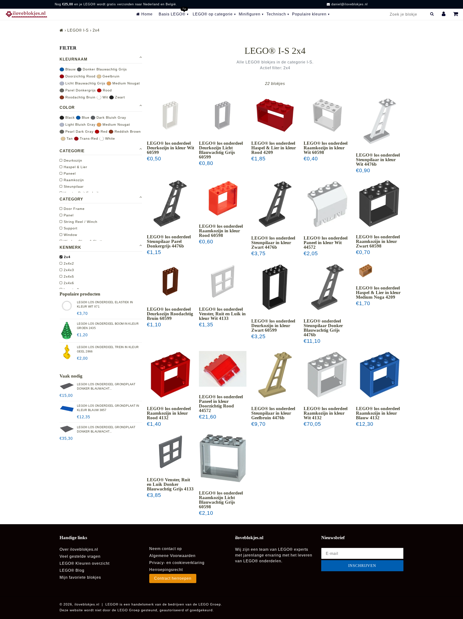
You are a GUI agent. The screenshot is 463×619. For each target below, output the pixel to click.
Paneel (69, 173)
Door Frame (73, 209)
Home (146, 14)
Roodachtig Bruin (79, 97)
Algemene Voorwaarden (172, 556)
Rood (107, 90)
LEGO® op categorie (213, 14)
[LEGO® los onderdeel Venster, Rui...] (222, 281)
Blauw (70, 69)
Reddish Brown (127, 131)
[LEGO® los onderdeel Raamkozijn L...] (222, 458)
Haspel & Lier (74, 167)
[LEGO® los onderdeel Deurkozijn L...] (222, 115)
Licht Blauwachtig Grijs (84, 83)
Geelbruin (110, 76)
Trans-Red (88, 138)
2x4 (66, 257)
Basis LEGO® (172, 14)
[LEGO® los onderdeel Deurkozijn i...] (170, 115)
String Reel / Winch (79, 222)
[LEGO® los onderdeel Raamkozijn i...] (327, 115)
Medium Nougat (125, 83)
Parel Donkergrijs (80, 90)
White (109, 138)
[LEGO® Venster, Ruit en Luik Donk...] (170, 451)
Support (69, 228)
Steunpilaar (73, 186)
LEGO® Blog (72, 570)
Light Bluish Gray (79, 124)
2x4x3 (68, 270)
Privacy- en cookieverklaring (176, 563)
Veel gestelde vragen (80, 556)
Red (103, 131)
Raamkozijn (73, 180)
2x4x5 (68, 276)
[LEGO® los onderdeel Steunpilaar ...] (379, 121)
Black (69, 117)
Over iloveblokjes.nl (79, 549)
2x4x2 (68, 263)
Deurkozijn (72, 160)
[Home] (61, 30)
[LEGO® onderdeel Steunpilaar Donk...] (327, 287)
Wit (104, 97)
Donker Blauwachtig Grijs (104, 69)
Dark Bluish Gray (110, 117)
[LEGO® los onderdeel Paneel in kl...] (327, 204)
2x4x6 (68, 283)
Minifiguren (249, 14)
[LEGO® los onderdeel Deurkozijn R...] (170, 281)
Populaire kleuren (309, 14)
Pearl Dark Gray (79, 131)
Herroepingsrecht (166, 570)
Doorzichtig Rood (79, 76)
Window (69, 235)
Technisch (276, 14)
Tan (69, 138)
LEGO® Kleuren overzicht (84, 563)
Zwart (119, 97)
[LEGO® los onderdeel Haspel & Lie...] (275, 115)
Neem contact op (165, 549)
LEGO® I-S (78, 30)
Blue (85, 117)
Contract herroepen (172, 578)
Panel (68, 215)
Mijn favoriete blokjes (80, 577)
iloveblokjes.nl (87, 604)
